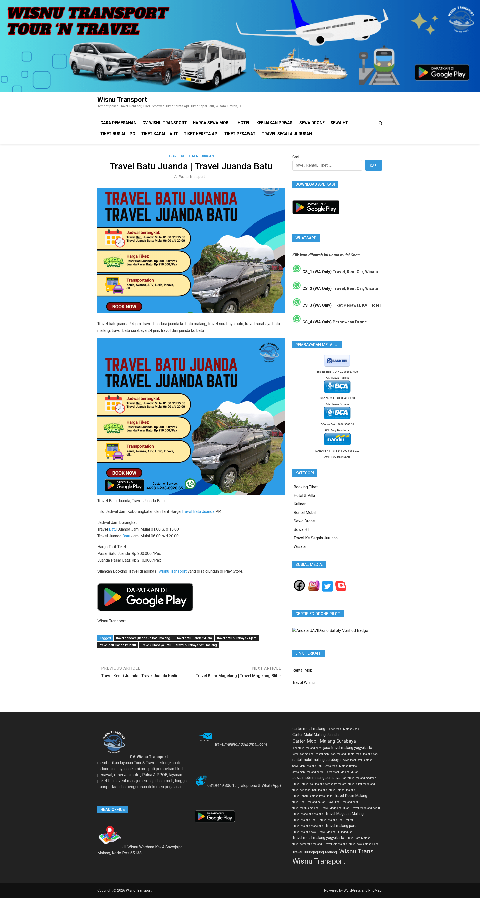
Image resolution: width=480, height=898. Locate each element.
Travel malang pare (341, 825)
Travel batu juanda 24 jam (194, 638)
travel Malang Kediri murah (337, 820)
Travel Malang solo (304, 832)
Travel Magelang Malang (307, 814)
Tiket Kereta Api (201, 133)
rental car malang (303, 754)
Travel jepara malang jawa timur (312, 796)
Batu (113, 529)
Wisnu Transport (122, 100)
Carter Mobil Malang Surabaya (324, 741)
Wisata (300, 546)
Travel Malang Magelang (307, 826)
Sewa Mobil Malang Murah (342, 772)
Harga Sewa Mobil (212, 122)
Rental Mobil (305, 512)
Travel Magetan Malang (345, 813)
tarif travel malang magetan (359, 778)
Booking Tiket (306, 487)
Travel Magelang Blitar (335, 808)
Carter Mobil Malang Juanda (315, 734)
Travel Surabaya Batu (156, 645)
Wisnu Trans (356, 851)
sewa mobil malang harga (308, 772)
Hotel (244, 122)
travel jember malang (342, 790)
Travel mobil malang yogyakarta (318, 837)
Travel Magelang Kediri (365, 808)
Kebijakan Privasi (275, 122)
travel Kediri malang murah (309, 802)
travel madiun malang (305, 808)
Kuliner (300, 504)
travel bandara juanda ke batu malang (143, 638)
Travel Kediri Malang (350, 795)
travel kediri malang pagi (343, 802)
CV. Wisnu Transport (164, 122)
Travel (296, 784)
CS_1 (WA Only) (317, 271)
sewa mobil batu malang (357, 760)
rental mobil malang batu (363, 754)
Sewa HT (339, 122)
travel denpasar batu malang (309, 790)
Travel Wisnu (303, 682)
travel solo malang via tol (364, 844)
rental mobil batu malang (331, 754)
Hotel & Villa (304, 495)
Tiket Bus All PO (118, 133)
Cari (295, 157)
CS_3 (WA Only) (317, 305)
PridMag (375, 890)
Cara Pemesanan (118, 122)
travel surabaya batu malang (196, 645)
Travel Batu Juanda (198, 511)
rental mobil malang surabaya (316, 759)
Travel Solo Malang (335, 844)
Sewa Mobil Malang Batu (307, 766)
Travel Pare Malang (358, 838)
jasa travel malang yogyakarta (348, 747)
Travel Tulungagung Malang (314, 852)
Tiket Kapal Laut (160, 133)
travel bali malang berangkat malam (324, 784)
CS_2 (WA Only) (317, 288)
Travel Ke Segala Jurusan (191, 156)
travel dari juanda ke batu (118, 645)
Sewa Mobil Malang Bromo (341, 766)
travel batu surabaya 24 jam (236, 638)
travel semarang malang (307, 844)
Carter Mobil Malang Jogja (344, 729)
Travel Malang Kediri (305, 820)
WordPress (352, 890)
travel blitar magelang (361, 784)
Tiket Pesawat (240, 133)
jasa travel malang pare (306, 748)
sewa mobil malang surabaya (316, 777)
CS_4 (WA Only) (317, 322)
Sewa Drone (312, 122)
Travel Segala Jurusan (287, 133)
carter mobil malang (308, 728)
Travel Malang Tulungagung (335, 832)
